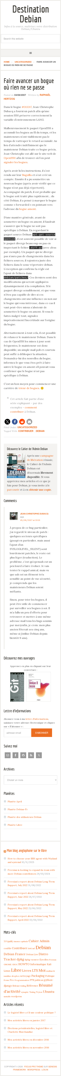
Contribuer (25, 431)
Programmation (21, 980)
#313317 (27, 107)
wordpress (16, 996)
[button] (7, 422)
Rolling (23, 986)
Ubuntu (48, 992)
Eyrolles (44, 959)
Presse (6, 980)
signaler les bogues (15, 162)
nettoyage (25, 975)
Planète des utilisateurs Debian (24, 817)
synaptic (25, 992)
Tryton (39, 992)
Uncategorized (27, 427)
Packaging (38, 975)
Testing (32, 992)
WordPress (33, 1069)
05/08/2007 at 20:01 (30, 520)
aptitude (24, 941)
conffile (7, 948)
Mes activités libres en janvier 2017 (26, 1020)
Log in (45, 1069)
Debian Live (32, 954)
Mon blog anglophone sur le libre (27, 850)
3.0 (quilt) (8, 941)
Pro (12, 980)
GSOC (15, 964)
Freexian (52, 960)
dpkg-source (32, 959)
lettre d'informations (37, 718)
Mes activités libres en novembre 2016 (28, 1047)
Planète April (15, 801)
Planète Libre (15, 824)
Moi (42, 970)
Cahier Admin (39, 941)
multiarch (50, 971)
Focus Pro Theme (33, 1066)
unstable (7, 996)
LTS (35, 970)
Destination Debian (30, 13)
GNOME (8, 964)
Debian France (15, 954)
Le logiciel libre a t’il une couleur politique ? (32, 1012)
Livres (26, 971)
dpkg (20, 959)
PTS (32, 980)
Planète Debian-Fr (18, 809)
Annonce (17, 941)
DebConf (31, 948)
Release (16, 985)
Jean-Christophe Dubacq (34, 513)
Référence (32, 985)
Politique (49, 975)
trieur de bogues (29, 388)
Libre (16, 970)
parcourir (13, 489)
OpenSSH (10, 158)
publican (39, 980)
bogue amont (27, 209)
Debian (40, 431)
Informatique (38, 964)
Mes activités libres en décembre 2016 (28, 1039)
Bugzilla (27, 175)
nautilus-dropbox (12, 976)
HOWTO (24, 964)
